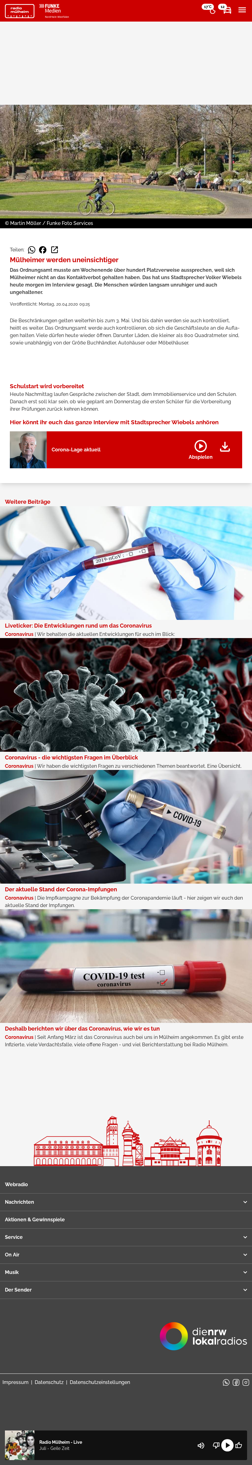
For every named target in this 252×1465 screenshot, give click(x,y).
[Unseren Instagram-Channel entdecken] (246, 1382)
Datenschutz (49, 1382)
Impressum (15, 1382)
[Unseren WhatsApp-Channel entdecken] (226, 1382)
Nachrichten (19, 1202)
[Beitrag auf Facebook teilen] (42, 250)
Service (14, 1237)
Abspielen (201, 448)
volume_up (201, 1445)
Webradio (16, 1184)
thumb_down (216, 1445)
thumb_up (238, 1445)
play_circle (227, 1445)
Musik (12, 1272)
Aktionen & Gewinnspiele (35, 1220)
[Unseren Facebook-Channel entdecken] (236, 1382)
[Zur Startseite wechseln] (19, 11)
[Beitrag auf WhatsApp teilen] (31, 250)
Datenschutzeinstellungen (100, 1382)
